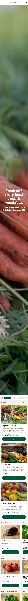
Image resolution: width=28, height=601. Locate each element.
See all (25, 403)
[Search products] (2, 398)
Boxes (14, 397)
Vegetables (20, 397)
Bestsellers (7, 397)
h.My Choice (6, 464)
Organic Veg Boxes (9, 426)
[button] (2, 2)
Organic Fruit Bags (9, 503)
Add (14, 439)
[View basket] (25, 2)
